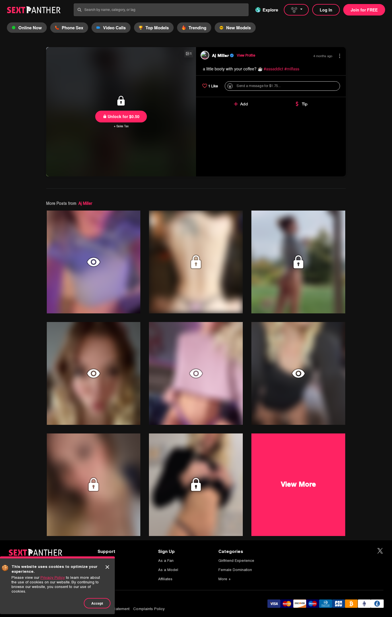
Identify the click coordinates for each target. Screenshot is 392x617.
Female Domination (235, 570)
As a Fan (166, 560)
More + (224, 579)
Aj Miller (85, 203)
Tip (305, 104)
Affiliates (165, 579)
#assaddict (273, 69)
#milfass (291, 69)
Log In (326, 10)
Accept (97, 603)
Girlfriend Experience (236, 560)
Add (244, 104)
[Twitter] (380, 551)
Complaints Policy (149, 609)
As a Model (168, 570)
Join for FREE (364, 10)
